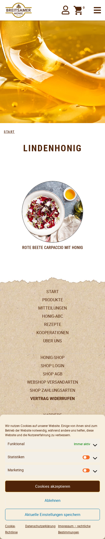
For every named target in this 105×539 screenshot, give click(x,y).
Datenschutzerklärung (40, 526)
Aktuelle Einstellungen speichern (52, 514)
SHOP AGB (52, 374)
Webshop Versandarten (52, 382)
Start (9, 132)
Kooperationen (52, 333)
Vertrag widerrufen (52, 399)
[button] (66, 10)
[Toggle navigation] (97, 10)
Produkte (52, 300)
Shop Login (52, 366)
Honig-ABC (52, 316)
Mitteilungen (52, 308)
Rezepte (52, 324)
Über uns (52, 341)
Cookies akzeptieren (52, 486)
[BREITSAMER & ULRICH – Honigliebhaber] (18, 10)
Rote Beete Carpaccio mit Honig (52, 247)
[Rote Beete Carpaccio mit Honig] (52, 212)
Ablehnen (52, 500)
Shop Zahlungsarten (52, 390)
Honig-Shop (52, 358)
